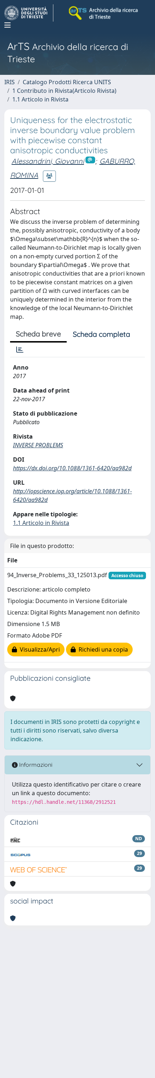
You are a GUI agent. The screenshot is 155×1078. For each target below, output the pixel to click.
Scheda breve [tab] (38, 333)
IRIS (9, 82)
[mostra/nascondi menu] (7, 25)
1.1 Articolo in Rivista (40, 99)
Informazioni (35, 764)
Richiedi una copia (102, 649)
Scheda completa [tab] (101, 334)
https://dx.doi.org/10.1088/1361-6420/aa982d (72, 468)
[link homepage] (28, 13)
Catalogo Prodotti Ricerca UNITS (67, 82)
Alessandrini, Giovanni (48, 161)
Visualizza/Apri (38, 649)
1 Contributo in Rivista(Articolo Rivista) (64, 91)
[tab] (20, 349)
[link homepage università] (104, 13)
